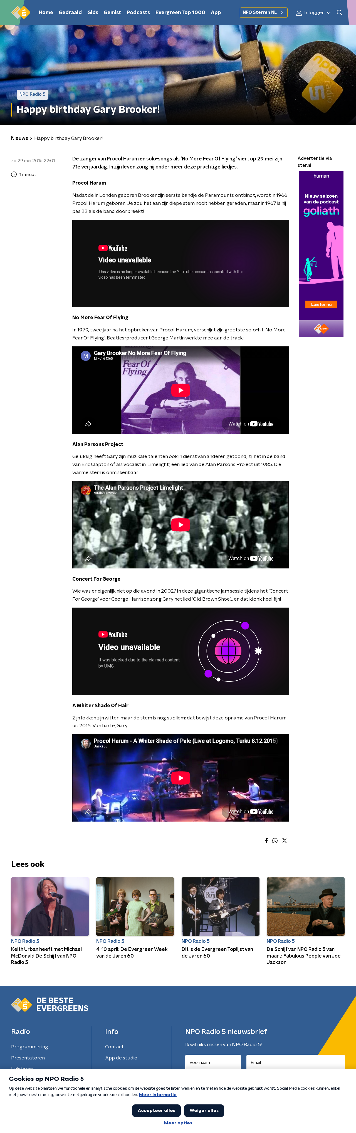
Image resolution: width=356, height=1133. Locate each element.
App (216, 12)
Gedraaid (70, 12)
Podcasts (138, 12)
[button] (339, 12)
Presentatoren (28, 1058)
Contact (114, 1046)
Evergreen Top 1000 (180, 12)
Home (46, 12)
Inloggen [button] (314, 12)
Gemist (112, 12)
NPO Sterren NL (260, 12)
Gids (92, 12)
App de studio (121, 1058)
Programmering (29, 1046)
